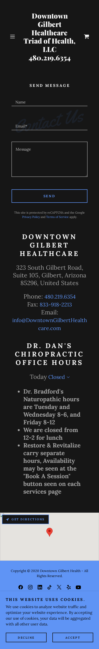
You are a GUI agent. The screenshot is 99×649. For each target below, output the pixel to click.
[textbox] (49, 100)
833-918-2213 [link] (56, 304)
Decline (26, 637)
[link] (49, 37)
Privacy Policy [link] (31, 217)
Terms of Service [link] (57, 217)
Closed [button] (56, 377)
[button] (14, 36)
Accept (72, 637)
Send (49, 196)
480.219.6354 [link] (60, 296)
